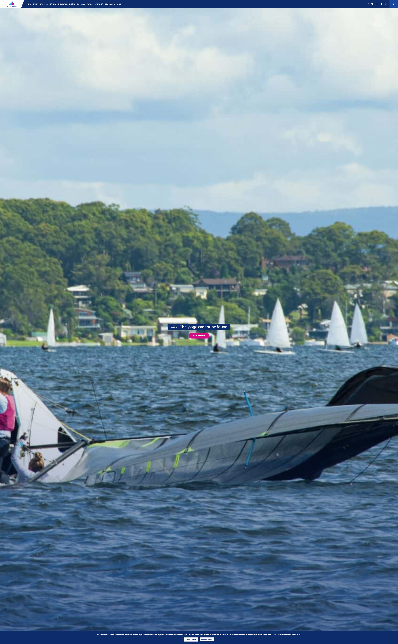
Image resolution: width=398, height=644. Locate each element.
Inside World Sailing (66, 4)
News (29, 4)
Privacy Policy (296, 634)
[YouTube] (381, 4)
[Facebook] (368, 4)
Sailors (53, 4)
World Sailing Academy (105, 4)
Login (119, 4)
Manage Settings (206, 639)
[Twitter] (372, 4)
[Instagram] (377, 4)
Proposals (80, 4)
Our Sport (44, 4)
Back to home (199, 336)
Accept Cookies (191, 639)
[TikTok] (386, 4)
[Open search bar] (394, 4)
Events (35, 4)
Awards (90, 4)
